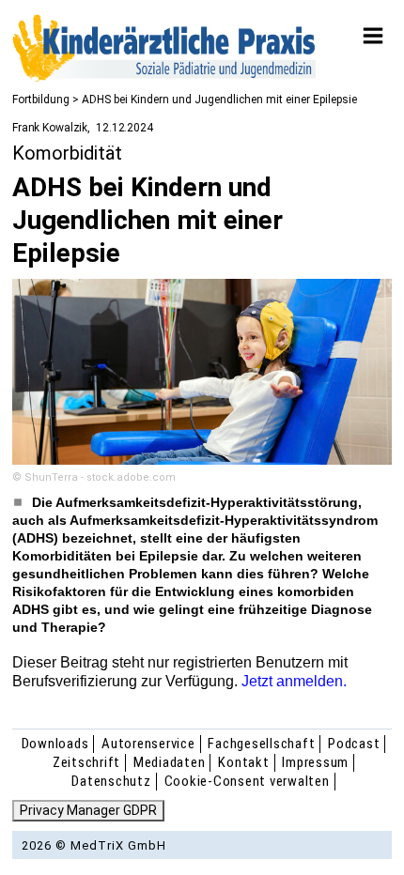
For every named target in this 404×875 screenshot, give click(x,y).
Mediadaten (169, 762)
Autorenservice (148, 743)
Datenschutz (110, 781)
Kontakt (243, 762)
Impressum (315, 762)
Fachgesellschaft (261, 743)
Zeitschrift (86, 762)
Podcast (354, 743)
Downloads (55, 743)
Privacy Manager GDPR (88, 810)
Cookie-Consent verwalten (247, 781)
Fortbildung (41, 99)
